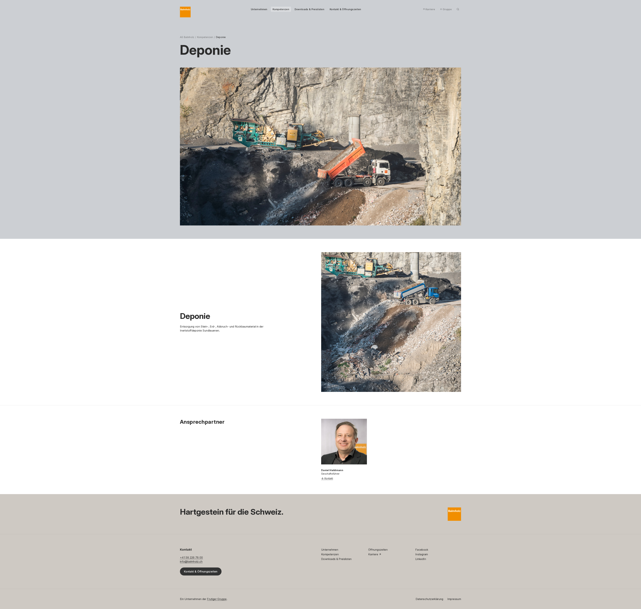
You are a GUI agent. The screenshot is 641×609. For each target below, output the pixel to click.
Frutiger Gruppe (217, 599)
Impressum (454, 599)
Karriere (430, 9)
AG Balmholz (187, 37)
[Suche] (457, 9)
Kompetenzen (281, 9)
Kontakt (329, 478)
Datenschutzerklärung (429, 599)
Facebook (421, 549)
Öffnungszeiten (378, 549)
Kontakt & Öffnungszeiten (345, 9)
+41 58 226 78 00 (191, 557)
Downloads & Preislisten (309, 9)
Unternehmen (259, 9)
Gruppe (447, 9)
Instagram (421, 554)
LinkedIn (420, 559)
